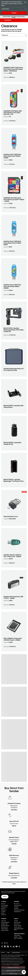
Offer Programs (4, 928)
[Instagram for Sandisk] (2, 947)
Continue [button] (14, 13)
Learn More (14, 809)
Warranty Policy (17, 922)
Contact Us (3, 914)
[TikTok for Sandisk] (8, 947)
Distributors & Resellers (19, 910)
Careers (3, 913)
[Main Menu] (2, 20)
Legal (8, 952)
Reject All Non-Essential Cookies (13, 970)
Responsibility (4, 906)
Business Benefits (5, 922)
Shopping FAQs (17, 911)
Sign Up (14, 825)
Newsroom (3, 910)
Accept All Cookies (13, 973)
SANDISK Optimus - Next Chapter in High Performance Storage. (14, 17)
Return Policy (17, 924)
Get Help (16, 920)
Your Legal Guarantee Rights (18, 929)
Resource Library (18, 925)
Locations (3, 911)
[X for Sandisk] (11, 947)
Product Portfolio (17, 905)
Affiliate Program (5, 930)
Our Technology (4, 905)
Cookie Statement (15, 964)
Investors (3, 908)
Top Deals (16, 906)
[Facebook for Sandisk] (5, 946)
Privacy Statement (6, 964)
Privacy (2, 952)
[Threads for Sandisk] (19, 946)
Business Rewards (5, 925)
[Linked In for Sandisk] (13, 946)
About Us (3, 903)
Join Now (14, 843)
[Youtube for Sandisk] (16, 946)
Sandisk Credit (4, 924)
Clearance (16, 908)
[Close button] (25, 2)
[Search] (26, 20)
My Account (16, 903)
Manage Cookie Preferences (13, 967)
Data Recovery (4, 927)
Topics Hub (3, 920)
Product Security (17, 927)
